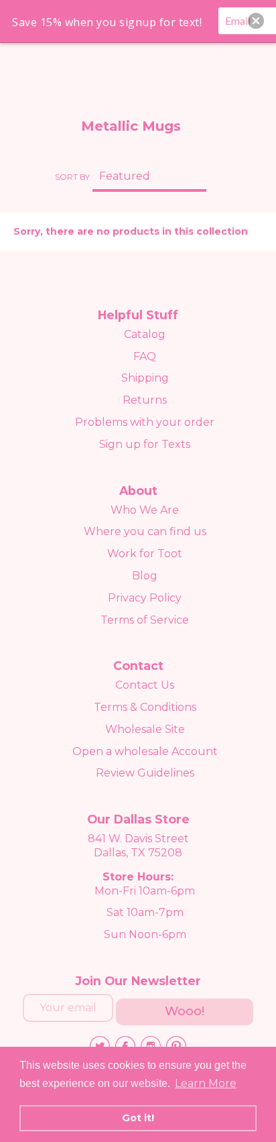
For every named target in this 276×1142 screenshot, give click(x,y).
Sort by (72, 177)
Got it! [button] (138, 1118)
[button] (256, 21)
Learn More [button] (205, 1083)
